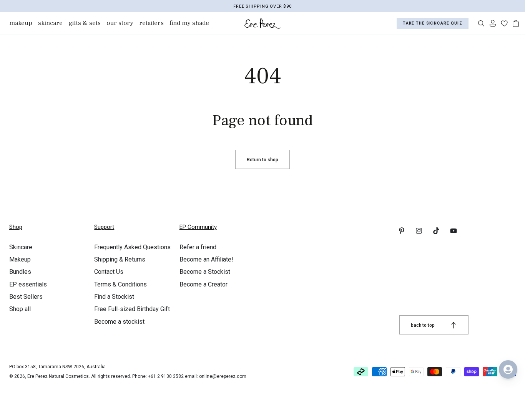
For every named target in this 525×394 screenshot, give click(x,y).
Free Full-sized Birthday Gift (132, 309)
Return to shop (262, 159)
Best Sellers (26, 296)
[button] (481, 23)
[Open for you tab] (508, 369)
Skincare (20, 247)
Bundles (20, 271)
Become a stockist (119, 321)
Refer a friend (197, 247)
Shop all (20, 309)
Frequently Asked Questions (132, 247)
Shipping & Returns (119, 259)
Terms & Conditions (120, 284)
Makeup (20, 259)
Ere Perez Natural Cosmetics (58, 376)
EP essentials (28, 284)
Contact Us (108, 271)
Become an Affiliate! (206, 259)
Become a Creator (203, 284)
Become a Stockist (204, 271)
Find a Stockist (114, 296)
